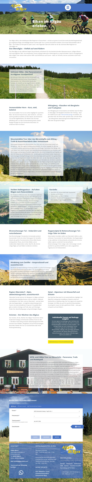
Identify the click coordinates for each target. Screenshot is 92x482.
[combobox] (56, 411)
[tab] (13, 406)
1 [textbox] (34, 416)
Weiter (57, 437)
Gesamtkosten (15, 426)
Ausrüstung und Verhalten (67, 468)
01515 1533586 (19, 458)
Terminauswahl (16, 420)
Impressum (69, 463)
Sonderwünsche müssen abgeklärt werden (20, 422)
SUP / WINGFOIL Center (43, 471)
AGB (61, 466)
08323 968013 (17, 456)
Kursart (14, 410)
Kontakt (62, 463)
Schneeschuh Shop (41, 475)
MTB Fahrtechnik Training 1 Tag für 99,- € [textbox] (43, 411)
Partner (66, 466)
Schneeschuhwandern (42, 473)
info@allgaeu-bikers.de (21, 461)
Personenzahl (16, 415)
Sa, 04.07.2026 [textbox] (37, 421)
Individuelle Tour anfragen (60, 342)
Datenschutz (77, 463)
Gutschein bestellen (75, 466)
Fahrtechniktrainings (67, 114)
